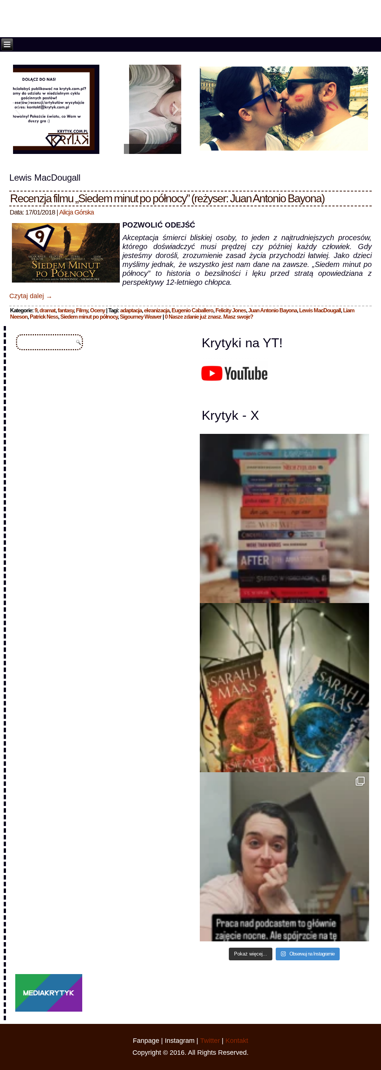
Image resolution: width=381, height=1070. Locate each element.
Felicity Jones (230, 310)
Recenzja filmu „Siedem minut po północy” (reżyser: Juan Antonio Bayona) (167, 198)
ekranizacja (156, 310)
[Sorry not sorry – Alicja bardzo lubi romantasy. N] (284, 687)
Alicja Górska (76, 212)
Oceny (97, 310)
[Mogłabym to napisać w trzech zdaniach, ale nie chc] (284, 856)
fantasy (66, 310)
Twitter (210, 1040)
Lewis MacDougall (320, 310)
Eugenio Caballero (192, 310)
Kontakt (236, 1040)
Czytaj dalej (30, 296)
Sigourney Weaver (140, 316)
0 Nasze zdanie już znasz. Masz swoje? (209, 316)
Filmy (82, 310)
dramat (47, 310)
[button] (18, 109)
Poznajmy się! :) (97, 148)
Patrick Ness (44, 316)
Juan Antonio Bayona (272, 310)
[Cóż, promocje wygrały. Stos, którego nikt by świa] (284, 518)
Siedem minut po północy (89, 316)
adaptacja (131, 310)
